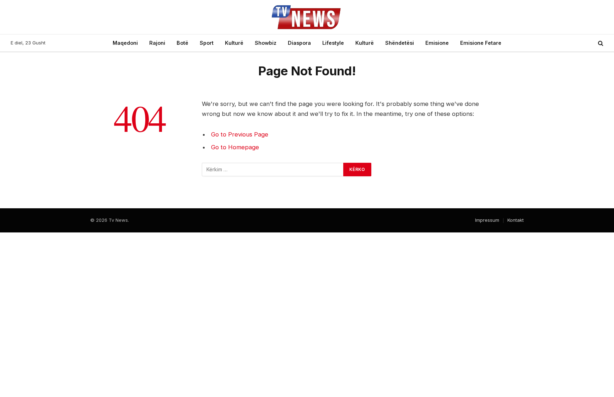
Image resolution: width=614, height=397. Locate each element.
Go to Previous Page (239, 134)
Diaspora (299, 43)
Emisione (437, 43)
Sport (207, 43)
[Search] (600, 43)
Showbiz (265, 43)
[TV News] (307, 17)
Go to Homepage (235, 147)
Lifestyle (333, 43)
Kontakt (515, 220)
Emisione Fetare (480, 43)
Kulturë (234, 43)
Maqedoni (125, 43)
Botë (182, 43)
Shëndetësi (399, 43)
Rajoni (157, 43)
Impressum (487, 220)
